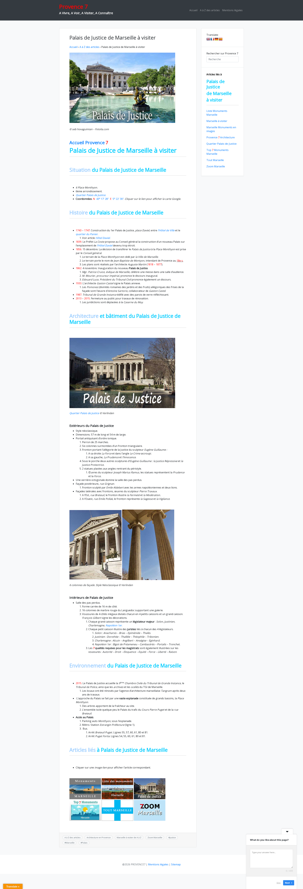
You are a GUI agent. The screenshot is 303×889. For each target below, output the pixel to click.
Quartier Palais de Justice (84, 413)
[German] (216, 39)
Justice (173, 837)
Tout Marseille (215, 160)
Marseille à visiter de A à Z (129, 837)
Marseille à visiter (216, 121)
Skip (278, 882)
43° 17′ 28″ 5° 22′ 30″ (108, 199)
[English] (208, 39)
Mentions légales (232, 10)
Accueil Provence (88, 142)
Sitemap (176, 864)
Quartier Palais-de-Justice (221, 143)
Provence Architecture (220, 137)
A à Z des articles (210, 10)
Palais (84, 842)
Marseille (70, 842)
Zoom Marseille (155, 837)
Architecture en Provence (99, 837)
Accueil (193, 10)
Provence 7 (73, 6)
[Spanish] (221, 39)
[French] (212, 39)
